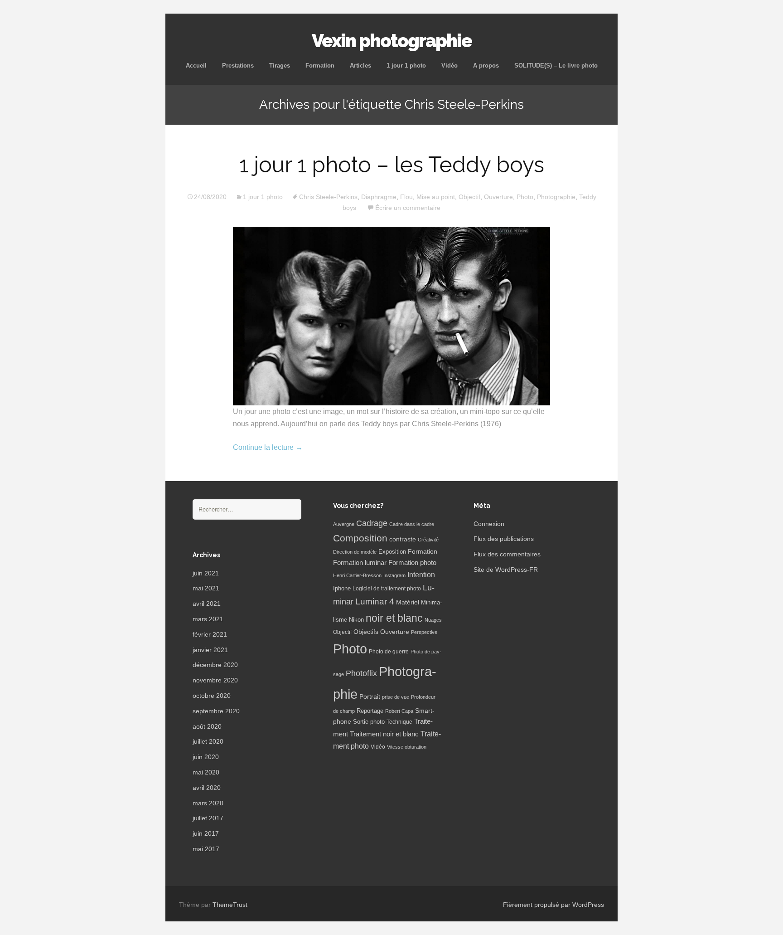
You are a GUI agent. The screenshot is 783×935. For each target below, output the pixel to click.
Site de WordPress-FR (506, 569)
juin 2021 (206, 573)
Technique (399, 722)
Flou (406, 196)
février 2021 (210, 634)
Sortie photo (369, 722)
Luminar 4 (374, 601)
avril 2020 (207, 787)
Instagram (394, 575)
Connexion (489, 523)
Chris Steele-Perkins (328, 196)
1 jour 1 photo (406, 65)
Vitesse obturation (406, 747)
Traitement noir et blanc (384, 734)
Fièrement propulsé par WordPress (553, 904)
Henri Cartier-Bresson (357, 575)
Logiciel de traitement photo (387, 588)
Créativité (428, 539)
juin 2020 (206, 756)
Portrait (369, 696)
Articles (360, 65)
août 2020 (207, 726)
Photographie (556, 196)
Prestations (238, 65)
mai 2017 (206, 848)
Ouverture (498, 196)
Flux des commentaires (507, 554)
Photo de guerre (389, 651)
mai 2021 (206, 588)
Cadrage (371, 523)
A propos (486, 65)
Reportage (370, 710)
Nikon (356, 620)
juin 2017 (206, 833)
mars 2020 (208, 803)
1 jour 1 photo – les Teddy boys (391, 164)
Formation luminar (360, 562)
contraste (402, 539)
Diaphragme (378, 196)
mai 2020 (206, 772)
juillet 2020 (208, 741)
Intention (421, 575)
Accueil (196, 65)
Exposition (392, 552)
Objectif (469, 196)
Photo (525, 196)
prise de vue (395, 697)
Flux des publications (504, 538)
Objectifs (365, 631)
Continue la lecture (268, 447)
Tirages (279, 65)
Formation (319, 65)
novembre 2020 (215, 680)
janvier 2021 (210, 649)
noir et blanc (394, 618)
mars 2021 (208, 619)
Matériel (407, 602)
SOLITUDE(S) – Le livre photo (556, 65)
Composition (360, 538)
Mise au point (435, 196)
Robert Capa (399, 711)
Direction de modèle (355, 552)
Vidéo (449, 65)
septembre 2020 (216, 711)
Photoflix (361, 673)
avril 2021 (207, 603)
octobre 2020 (212, 695)
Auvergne (343, 524)
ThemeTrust (230, 904)
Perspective (424, 632)
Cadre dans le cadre (411, 524)
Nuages (433, 620)
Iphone (342, 588)
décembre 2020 (215, 664)
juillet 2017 (208, 818)
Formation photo (412, 562)
